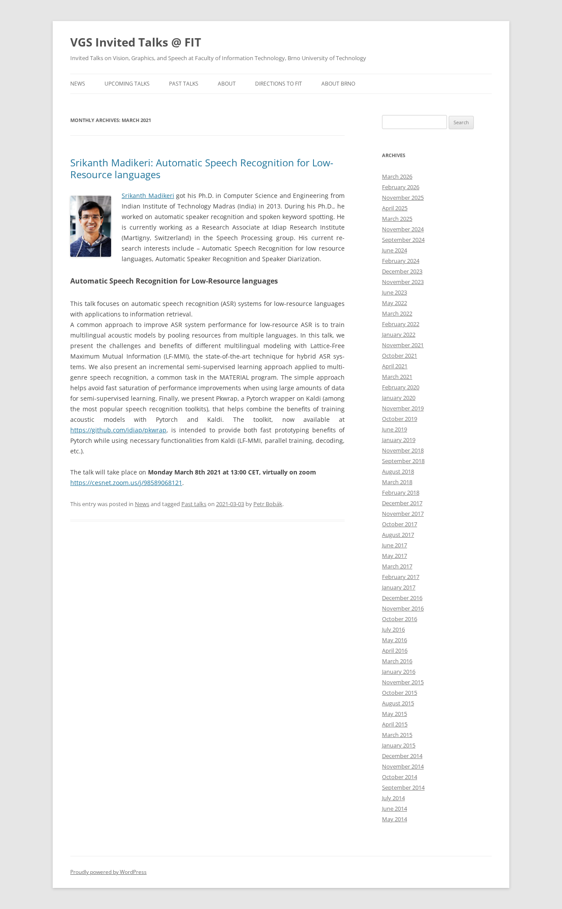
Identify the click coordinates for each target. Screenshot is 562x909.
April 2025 (394, 208)
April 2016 (394, 650)
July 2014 (393, 798)
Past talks (193, 504)
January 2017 (398, 587)
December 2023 (402, 271)
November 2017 (403, 513)
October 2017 (399, 524)
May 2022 (394, 303)
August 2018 (398, 471)
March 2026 (397, 176)
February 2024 (400, 261)
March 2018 (397, 482)
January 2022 (398, 334)
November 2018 (403, 450)
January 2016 (398, 671)
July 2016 (393, 629)
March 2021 (397, 377)
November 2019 (403, 408)
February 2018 (400, 492)
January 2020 (398, 398)
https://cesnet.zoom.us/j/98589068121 (126, 482)
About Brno (338, 83)
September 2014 (403, 787)
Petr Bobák (267, 504)
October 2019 (399, 419)
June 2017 (394, 545)
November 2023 (403, 282)
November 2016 (403, 608)
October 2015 (399, 693)
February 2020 (400, 387)
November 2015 (403, 682)
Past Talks (183, 83)
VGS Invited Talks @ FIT (135, 42)
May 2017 (394, 556)
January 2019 (398, 440)
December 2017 (402, 503)
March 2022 (397, 313)
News (77, 83)
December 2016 (402, 598)
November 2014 (403, 766)
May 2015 (394, 714)
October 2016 (399, 619)
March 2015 (397, 735)
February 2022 (400, 324)
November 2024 (403, 229)
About (227, 83)
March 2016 (397, 661)
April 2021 (394, 366)
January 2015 (398, 745)
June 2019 (394, 429)
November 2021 (403, 345)
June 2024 (394, 250)
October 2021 (399, 355)
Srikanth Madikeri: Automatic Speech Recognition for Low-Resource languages (201, 168)
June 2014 (394, 808)
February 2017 (400, 577)
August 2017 (398, 535)
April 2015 (394, 724)
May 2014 (394, 819)
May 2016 (394, 640)
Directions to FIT (278, 83)
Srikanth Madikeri (148, 195)
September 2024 (403, 240)
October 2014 (399, 777)
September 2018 (403, 461)
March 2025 (397, 219)
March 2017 (397, 566)
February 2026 (400, 187)
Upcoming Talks (127, 83)
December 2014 (402, 756)
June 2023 (394, 292)
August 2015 (398, 703)
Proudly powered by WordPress (108, 872)
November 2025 (403, 197)
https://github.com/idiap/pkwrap (118, 430)
